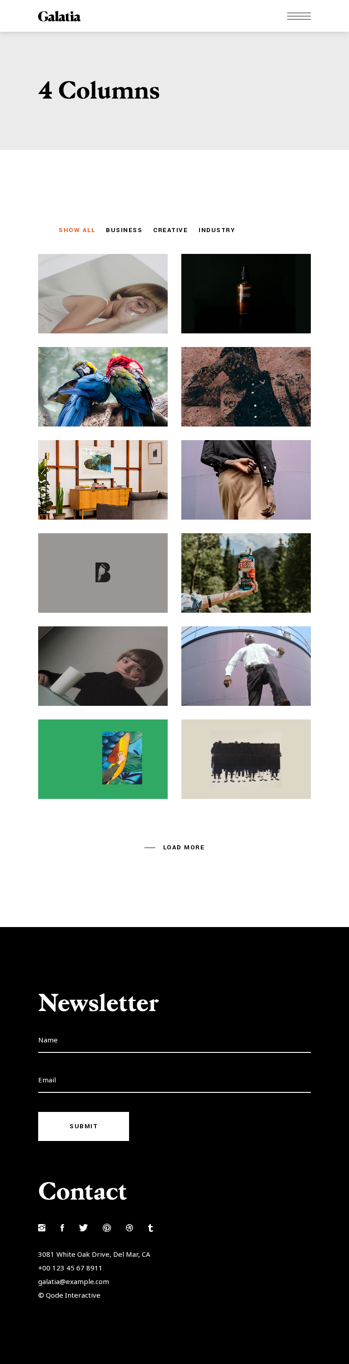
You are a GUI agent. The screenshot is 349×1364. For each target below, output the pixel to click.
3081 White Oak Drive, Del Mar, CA (94, 1254)
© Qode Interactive (69, 1295)
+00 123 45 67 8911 (70, 1267)
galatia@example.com (73, 1281)
